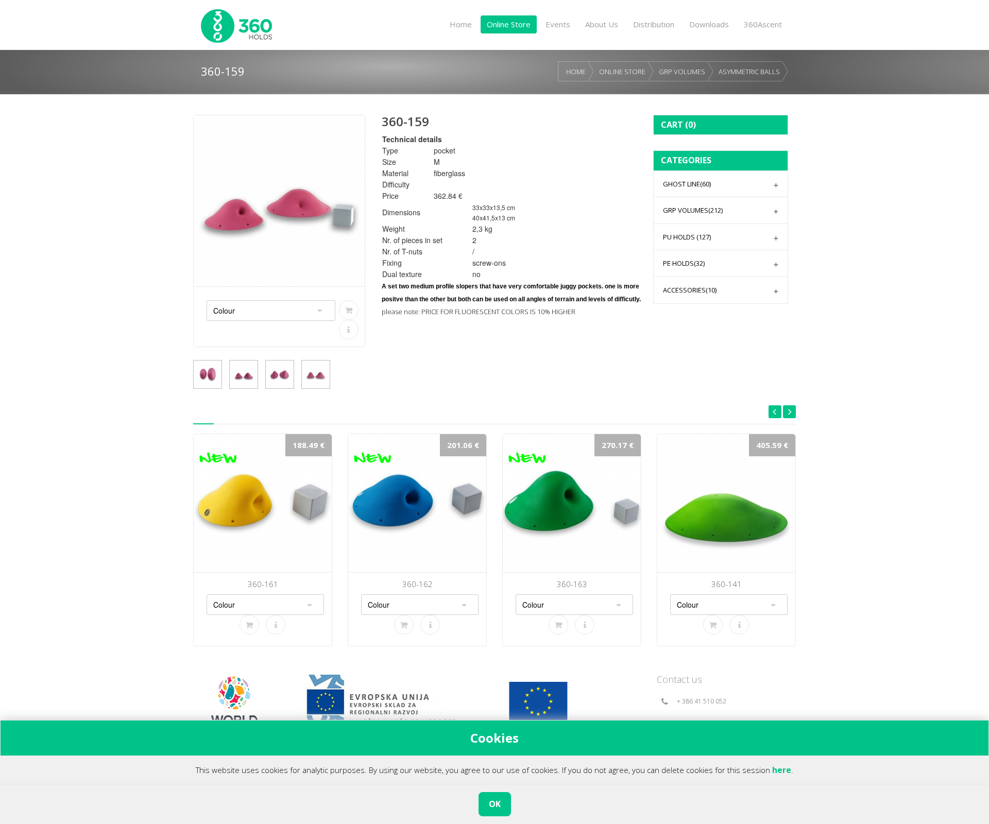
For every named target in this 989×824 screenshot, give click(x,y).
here (781, 770)
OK (495, 804)
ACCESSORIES (690, 290)
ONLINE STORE (622, 71)
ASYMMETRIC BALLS (749, 71)
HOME (576, 71)
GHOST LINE (687, 183)
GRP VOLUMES (682, 71)
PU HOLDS (687, 237)
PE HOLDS (684, 263)
